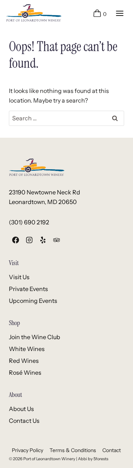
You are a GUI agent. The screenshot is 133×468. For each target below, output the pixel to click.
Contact (111, 450)
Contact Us (24, 420)
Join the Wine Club (34, 337)
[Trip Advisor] (56, 240)
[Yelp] (43, 240)
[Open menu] (119, 13)
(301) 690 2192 (29, 222)
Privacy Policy (27, 450)
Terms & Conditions (73, 450)
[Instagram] (29, 240)
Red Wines (24, 360)
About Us (21, 408)
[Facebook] (16, 240)
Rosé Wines (25, 372)
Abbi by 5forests (93, 458)
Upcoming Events (33, 300)
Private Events (28, 288)
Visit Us (19, 277)
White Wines (27, 348)
